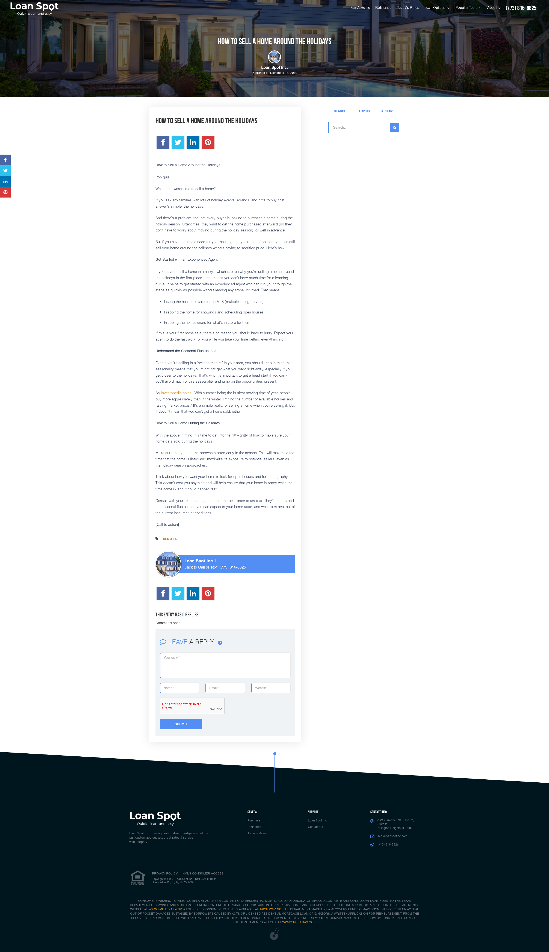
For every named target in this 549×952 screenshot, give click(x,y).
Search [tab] (340, 111)
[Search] (394, 127)
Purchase (253, 820)
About (492, 8)
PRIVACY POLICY (165, 873)
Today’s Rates (408, 8)
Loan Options (435, 8)
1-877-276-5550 (270, 909)
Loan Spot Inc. (318, 820)
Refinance (383, 8)
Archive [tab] (388, 111)
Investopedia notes (176, 392)
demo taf (171, 539)
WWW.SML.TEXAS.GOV (165, 909)
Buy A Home (360, 8)
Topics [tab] (364, 111)
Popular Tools (466, 8)
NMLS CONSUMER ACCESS (203, 873)
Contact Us (315, 827)
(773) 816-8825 (521, 8)
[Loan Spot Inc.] (34, 9)
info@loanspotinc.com (392, 836)
